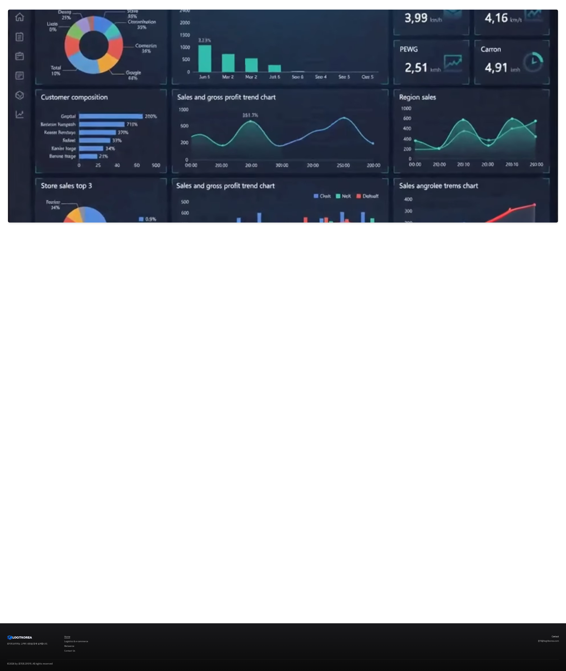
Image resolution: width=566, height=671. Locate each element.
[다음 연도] (552, 529)
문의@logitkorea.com (548, 640)
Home (262, 4)
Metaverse (302, 4)
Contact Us (547, 4)
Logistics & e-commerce (281, 4)
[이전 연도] (13, 529)
